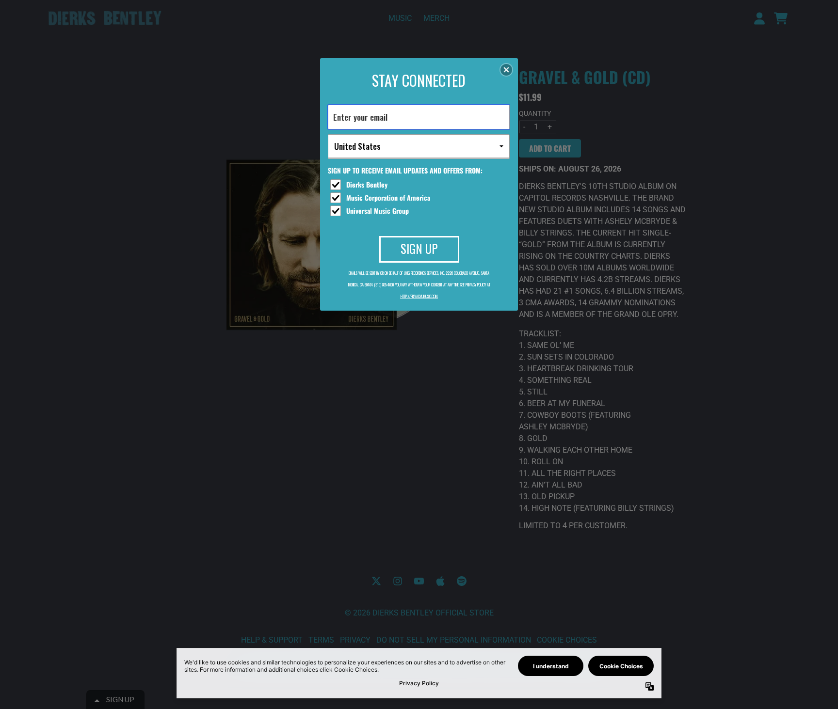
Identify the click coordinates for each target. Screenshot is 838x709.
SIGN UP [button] (419, 248)
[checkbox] (420, 184)
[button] (506, 70)
